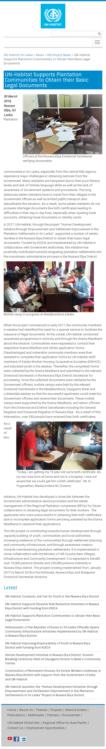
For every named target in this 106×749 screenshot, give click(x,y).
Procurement (71, 715)
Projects (56, 710)
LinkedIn (23, 739)
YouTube (10, 739)
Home (11, 710)
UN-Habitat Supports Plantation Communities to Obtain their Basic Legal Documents (52, 618)
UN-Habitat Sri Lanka (18, 55)
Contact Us (15, 728)
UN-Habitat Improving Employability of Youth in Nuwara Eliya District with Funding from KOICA (47, 645)
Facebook (16, 739)
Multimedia (36, 715)
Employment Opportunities (45, 728)
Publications (16, 715)
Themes (41, 710)
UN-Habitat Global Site (23, 723)
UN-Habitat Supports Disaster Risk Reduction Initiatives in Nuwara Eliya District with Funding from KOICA (52, 606)
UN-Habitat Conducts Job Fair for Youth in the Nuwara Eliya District (52, 596)
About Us (26, 710)
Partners (53, 715)
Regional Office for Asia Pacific (65, 723)
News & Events (76, 710)
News (40, 55)
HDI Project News (59, 55)
